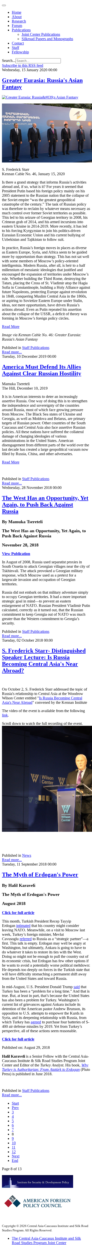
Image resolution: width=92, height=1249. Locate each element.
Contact (18, 43)
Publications (21, 30)
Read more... (12, 352)
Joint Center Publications (41, 34)
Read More (10, 326)
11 (13, 1147)
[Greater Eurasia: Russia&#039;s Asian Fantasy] (40, 97)
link (5, 715)
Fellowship (20, 52)
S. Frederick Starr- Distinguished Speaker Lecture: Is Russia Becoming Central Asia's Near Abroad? (44, 661)
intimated (23, 926)
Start (15, 1103)
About (17, 17)
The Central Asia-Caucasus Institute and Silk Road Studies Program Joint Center (46, 1240)
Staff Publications (35, 348)
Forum (17, 25)
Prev (15, 1108)
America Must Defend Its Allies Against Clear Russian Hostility (41, 370)
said (77, 987)
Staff (15, 48)
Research (19, 21)
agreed (36, 1022)
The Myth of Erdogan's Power (40, 874)
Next (15, 1156)
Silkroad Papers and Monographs (47, 39)
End (15, 1160)
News (26, 855)
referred (26, 939)
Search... (8, 60)
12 (14, 1152)
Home (16, 12)
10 (14, 1143)
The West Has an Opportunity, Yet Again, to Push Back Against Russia (45, 504)
